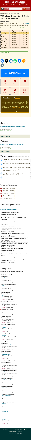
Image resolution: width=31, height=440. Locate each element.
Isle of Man (20, 431)
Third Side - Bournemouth (7, 418)
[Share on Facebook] (2, 61)
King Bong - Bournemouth (7, 402)
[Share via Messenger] (19, 61)
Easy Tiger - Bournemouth (7, 378)
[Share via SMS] (23, 61)
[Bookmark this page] (2, 65)
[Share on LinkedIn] (11, 61)
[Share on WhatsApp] (15, 61)
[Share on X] (6, 61)
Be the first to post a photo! (6, 148)
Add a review (5, 136)
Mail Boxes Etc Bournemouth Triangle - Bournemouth (8, 325)
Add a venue (5, 429)
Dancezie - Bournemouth (7, 386)
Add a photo (5, 151)
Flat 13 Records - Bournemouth (8, 284)
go (24, 8)
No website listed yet (15, 107)
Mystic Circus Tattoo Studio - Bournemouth (8, 275)
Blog (11, 429)
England (15, 429)
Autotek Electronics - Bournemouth (6, 342)
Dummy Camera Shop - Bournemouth (6, 352)
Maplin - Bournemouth (6, 410)
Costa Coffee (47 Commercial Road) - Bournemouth (8, 361)
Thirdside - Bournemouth (7, 309)
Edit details (17, 98)
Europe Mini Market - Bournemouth (6, 293)
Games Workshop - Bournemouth (9, 370)
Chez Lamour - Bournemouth (8, 394)
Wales (21, 429)
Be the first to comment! (5, 130)
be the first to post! (23, 27)
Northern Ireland (12, 431)
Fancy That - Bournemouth (7, 301)
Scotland (26, 429)
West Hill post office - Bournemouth (6, 317)
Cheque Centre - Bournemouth (8, 333)
